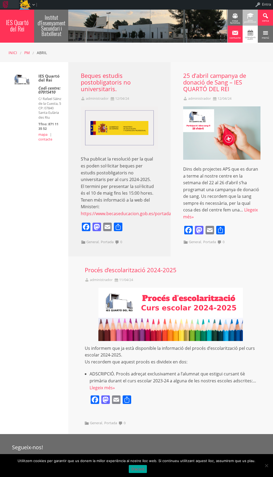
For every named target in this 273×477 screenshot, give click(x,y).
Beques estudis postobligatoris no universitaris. (106, 82)
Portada (107, 241)
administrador (97, 98)
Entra (266, 4)
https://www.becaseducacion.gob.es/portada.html (131, 214)
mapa (42, 134)
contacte (45, 139)
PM (27, 52)
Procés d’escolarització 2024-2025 (130, 270)
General (92, 241)
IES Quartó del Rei (17, 25)
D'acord (137, 469)
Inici (13, 52)
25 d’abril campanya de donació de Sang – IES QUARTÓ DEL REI (214, 82)
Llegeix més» (102, 388)
